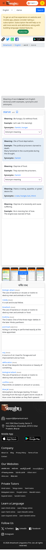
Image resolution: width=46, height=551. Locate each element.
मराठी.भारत (15, 468)
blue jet (5, 389)
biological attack (9, 372)
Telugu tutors (18, 488)
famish (18, 127)
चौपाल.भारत (14, 476)
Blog (12, 452)
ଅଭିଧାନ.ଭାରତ (32, 472)
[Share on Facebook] (17, 39)
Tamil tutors (29, 488)
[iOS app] (9, 438)
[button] (4, 274)
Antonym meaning (13, 132)
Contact (4, 456)
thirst (33, 196)
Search (40, 10)
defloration (7, 362)
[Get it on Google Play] (39, 39)
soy (3, 352)
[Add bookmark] (17, 112)
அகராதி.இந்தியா (38, 468)
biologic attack (8, 290)
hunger (25, 127)
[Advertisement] (23, 72)
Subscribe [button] (23, 32)
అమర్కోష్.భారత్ (25, 468)
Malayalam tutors (7, 492)
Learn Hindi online (8, 508)
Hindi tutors (5, 488)
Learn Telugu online (24, 508)
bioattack (6, 307)
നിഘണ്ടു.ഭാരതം (7, 472)
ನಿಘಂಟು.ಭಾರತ (20, 472)
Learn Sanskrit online (27, 515)
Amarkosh (7, 45)
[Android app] (32, 438)
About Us (4, 452)
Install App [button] (23, 273)
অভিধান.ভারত (4, 476)
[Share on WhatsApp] (12, 39)
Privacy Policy (21, 452)
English (18, 45)
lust (28, 196)
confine (5, 382)
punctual (6, 327)
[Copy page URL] (3, 39)
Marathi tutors (34, 492)
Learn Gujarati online (9, 515)
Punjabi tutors (22, 492)
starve (7, 112)
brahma (5, 317)
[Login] (42, 3)
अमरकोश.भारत (5, 468)
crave (17, 196)
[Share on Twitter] (8, 39)
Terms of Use (33, 452)
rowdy (5, 300)
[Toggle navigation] (3, 3)
